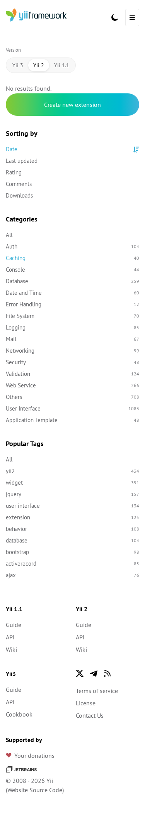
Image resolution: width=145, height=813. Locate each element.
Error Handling (72, 304)
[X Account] (80, 673)
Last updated (22, 160)
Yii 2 (38, 65)
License (86, 703)
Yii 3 (17, 65)
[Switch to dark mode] (115, 17)
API (10, 637)
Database (72, 281)
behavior (72, 528)
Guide (13, 625)
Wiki (11, 649)
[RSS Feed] (107, 673)
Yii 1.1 (61, 65)
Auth (72, 246)
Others (72, 397)
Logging (72, 327)
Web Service (72, 385)
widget (72, 482)
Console (72, 269)
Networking (72, 350)
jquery (72, 494)
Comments (19, 184)
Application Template (72, 420)
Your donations (34, 755)
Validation (72, 373)
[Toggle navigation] (132, 17)
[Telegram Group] (93, 673)
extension (72, 517)
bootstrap (72, 552)
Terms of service (97, 691)
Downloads (19, 195)
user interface (72, 505)
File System (72, 315)
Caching (72, 258)
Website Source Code (34, 790)
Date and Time (72, 292)
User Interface (72, 408)
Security (72, 362)
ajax (72, 575)
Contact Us (90, 715)
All (9, 234)
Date (11, 149)
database (72, 540)
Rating (14, 172)
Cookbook (19, 714)
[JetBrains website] (21, 768)
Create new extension (72, 104)
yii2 (72, 471)
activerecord (72, 563)
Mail (72, 339)
